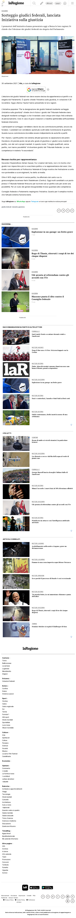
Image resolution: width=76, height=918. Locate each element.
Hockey (5, 701)
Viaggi (4, 792)
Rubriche (6, 786)
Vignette (5, 870)
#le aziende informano (10, 839)
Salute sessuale (7, 816)
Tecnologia (6, 794)
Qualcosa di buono (9, 826)
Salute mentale (7, 813)
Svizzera (6, 678)
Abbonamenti (5, 895)
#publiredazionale (8, 836)
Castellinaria (6, 756)
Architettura (6, 802)
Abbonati (49, 3)
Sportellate (6, 722)
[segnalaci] (42, 3)
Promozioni (6, 859)
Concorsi (5, 862)
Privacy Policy (8, 900)
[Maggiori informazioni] (48, 89)
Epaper (58, 3)
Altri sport (5, 717)
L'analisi (5, 771)
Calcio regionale (8, 706)
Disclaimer (14, 895)
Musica (4, 751)
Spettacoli (5, 738)
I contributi (6, 776)
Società (5, 748)
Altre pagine (7, 843)
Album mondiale (8, 728)
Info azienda (6, 854)
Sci (3, 709)
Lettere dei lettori (8, 779)
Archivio (5, 849)
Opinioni (5, 766)
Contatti (29, 895)
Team (4, 857)
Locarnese (6, 666)
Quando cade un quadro (10, 810)
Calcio (4, 704)
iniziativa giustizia (18, 207)
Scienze (5, 746)
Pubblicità (4, 897)
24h (3, 846)
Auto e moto (6, 805)
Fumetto (5, 867)
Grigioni (5, 674)
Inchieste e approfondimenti (12, 789)
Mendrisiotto (6, 671)
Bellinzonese (6, 663)
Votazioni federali (8, 681)
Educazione (6, 824)
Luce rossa (6, 725)
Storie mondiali (7, 720)
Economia (6, 761)
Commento (6, 768)
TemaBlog (6, 831)
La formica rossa (8, 774)
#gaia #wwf (6, 833)
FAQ (34, 895)
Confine (5, 688)
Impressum (22, 895)
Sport (4, 698)
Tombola (5, 865)
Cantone (5, 658)
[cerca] (34, 3)
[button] (43, 896)
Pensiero (5, 743)
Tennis (4, 712)
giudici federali (6, 207)
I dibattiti (5, 782)
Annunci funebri (13, 897)
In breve (5, 851)
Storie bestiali (7, 797)
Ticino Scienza (7, 818)
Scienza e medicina (9, 821)
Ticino (4, 661)
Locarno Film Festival (9, 754)
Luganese (5, 669)
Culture (5, 732)
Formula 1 (5, 714)
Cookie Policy (20, 900)
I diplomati (5, 807)
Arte (3, 735)
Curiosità (5, 800)
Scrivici (4, 873)
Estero (5, 686)
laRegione (35, 83)
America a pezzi (8, 694)
